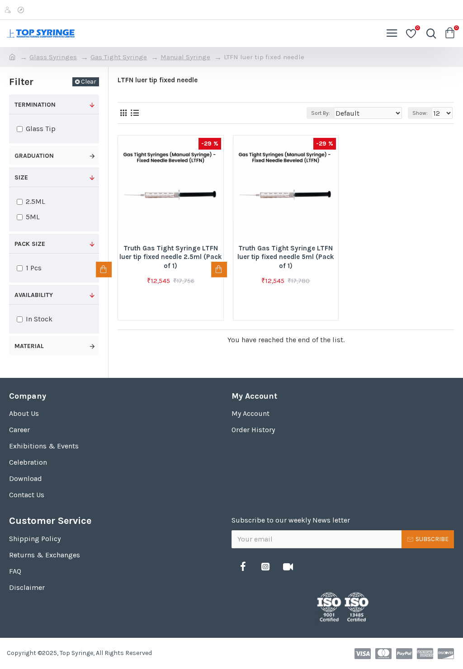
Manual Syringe (185, 57)
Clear (88, 81)
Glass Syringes (53, 57)
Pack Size (29, 244)
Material (29, 346)
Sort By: (320, 113)
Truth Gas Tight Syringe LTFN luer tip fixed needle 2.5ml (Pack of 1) (170, 257)
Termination (35, 104)
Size (21, 177)
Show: (420, 113)
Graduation (34, 156)
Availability (33, 295)
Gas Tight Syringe (118, 57)
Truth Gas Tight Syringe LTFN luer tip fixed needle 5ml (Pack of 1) (285, 257)
